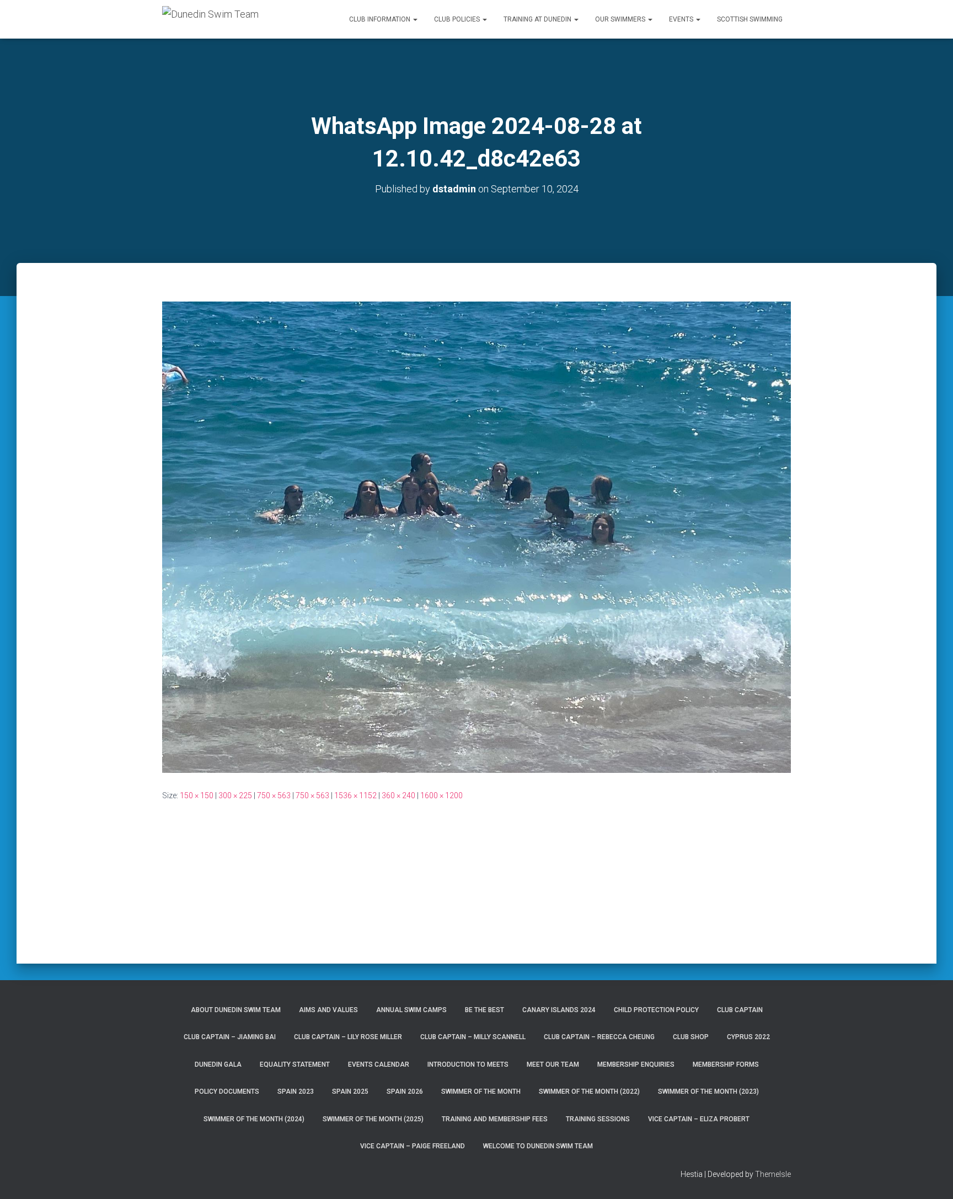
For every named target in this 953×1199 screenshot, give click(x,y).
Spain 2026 (405, 1091)
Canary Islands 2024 (559, 1010)
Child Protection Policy (656, 1010)
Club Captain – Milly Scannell (473, 1037)
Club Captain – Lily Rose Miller (348, 1037)
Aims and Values (328, 1010)
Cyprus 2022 (748, 1037)
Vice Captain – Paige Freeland (412, 1146)
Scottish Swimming (750, 19)
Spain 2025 (350, 1091)
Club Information (380, 19)
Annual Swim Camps (411, 1010)
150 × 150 (196, 795)
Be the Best (484, 1010)
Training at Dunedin (538, 19)
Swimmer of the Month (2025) (373, 1119)
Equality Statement (295, 1064)
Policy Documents (227, 1091)
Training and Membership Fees (495, 1119)
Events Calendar (378, 1064)
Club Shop (691, 1037)
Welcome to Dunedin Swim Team (538, 1146)
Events (682, 19)
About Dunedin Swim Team (236, 1010)
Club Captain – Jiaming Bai (230, 1037)
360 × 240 (398, 795)
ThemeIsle (773, 1174)
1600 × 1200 (441, 795)
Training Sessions (598, 1119)
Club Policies (457, 19)
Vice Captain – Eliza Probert (698, 1119)
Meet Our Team (553, 1064)
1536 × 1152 (355, 795)
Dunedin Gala (218, 1064)
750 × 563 (274, 795)
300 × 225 (235, 795)
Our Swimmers (621, 19)
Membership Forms (726, 1064)
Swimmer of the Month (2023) (708, 1091)
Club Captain (740, 1010)
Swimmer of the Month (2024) (254, 1119)
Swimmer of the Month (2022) (589, 1091)
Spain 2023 (295, 1091)
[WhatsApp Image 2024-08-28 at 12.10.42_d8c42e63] (476, 536)
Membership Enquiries (635, 1064)
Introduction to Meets (467, 1064)
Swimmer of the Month (481, 1091)
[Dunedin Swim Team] (210, 19)
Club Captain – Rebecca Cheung (599, 1037)
